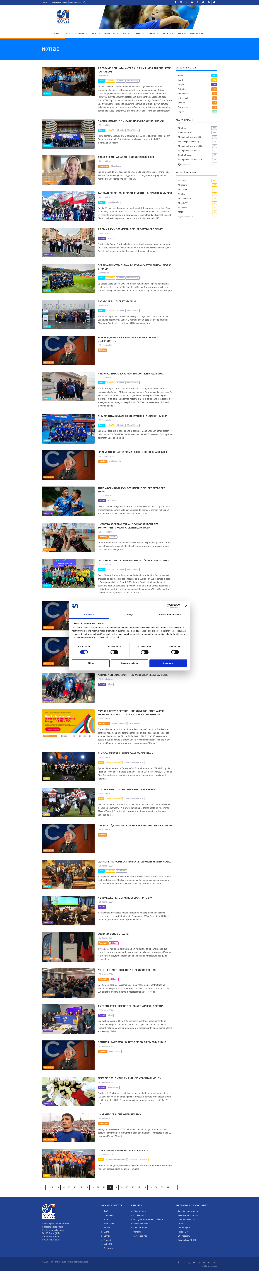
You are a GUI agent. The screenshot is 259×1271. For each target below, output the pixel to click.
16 (75, 1187)
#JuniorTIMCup (185, 132)
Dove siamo (56, 2)
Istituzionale (50, 182)
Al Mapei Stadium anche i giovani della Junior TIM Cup (132, 416)
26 (133, 1187)
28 (144, 1187)
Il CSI (106, 1211)
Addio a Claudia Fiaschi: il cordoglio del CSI (126, 157)
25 (127, 1187)
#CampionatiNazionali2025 (190, 146)
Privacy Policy (139, 1211)
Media (65, 2)
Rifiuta (91, 663)
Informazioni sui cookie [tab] (170, 615)
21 (104, 1187)
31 (162, 1187)
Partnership (49, 549)
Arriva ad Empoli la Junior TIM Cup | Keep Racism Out (131, 373)
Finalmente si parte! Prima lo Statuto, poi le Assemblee (133, 452)
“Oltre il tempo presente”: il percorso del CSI (127, 970)
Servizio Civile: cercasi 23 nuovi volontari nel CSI (129, 1078)
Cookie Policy (139, 1215)
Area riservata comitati (188, 1215)
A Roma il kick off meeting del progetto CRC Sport (130, 229)
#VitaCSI (108, 1244)
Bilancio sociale (140, 1223)
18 (86, 1187)
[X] (186, 2)
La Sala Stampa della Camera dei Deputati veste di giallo (134, 861)
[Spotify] (203, 2)
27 (139, 1187)
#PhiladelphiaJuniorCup (188, 141)
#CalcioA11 (183, 203)
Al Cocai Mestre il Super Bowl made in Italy (125, 753)
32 (168, 1187)
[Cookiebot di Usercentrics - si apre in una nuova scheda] (168, 606)
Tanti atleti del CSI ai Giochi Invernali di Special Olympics (135, 193)
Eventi (47, 93)
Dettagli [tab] (129, 615)
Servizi (107, 1236)
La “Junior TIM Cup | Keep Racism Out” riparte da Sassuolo (134, 560)
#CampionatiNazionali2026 (190, 159)
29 (150, 1187)
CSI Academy (184, 1236)
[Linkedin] (197, 2)
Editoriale (48, 362)
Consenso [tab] (89, 615)
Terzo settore (50, 736)
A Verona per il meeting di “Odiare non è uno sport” (130, 1006)
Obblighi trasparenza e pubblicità (148, 1219)
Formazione (109, 1223)
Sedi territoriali (140, 1227)
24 (121, 1187)
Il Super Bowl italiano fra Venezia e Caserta (126, 789)
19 (92, 1187)
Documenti (109, 1215)
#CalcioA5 (182, 207)
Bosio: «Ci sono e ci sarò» (113, 933)
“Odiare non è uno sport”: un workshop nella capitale (133, 674)
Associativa (49, 959)
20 (98, 1187)
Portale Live (183, 1232)
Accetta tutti (168, 663)
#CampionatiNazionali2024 (190, 137)
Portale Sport (184, 1227)
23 (115, 1187)
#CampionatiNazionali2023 (190, 150)
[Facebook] (175, 2)
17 (81, 1187)
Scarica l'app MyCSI (187, 1240)
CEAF (180, 1223)
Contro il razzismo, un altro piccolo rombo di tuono (132, 1042)
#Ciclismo (182, 185)
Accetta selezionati (129, 663)
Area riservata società (188, 1211)
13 (57, 1187)
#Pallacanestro (185, 198)
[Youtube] (192, 2)
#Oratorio (182, 128)
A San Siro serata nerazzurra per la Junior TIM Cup (131, 120)
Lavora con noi (140, 1236)
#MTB (180, 212)
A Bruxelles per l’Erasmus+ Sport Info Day (125, 897)
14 (63, 1187)
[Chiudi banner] (186, 606)
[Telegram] (208, 2)
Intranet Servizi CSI (186, 1219)
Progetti (48, 254)
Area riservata (75, 2)
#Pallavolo (183, 189)
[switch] (114, 652)
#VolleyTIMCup (185, 155)
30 (156, 1187)
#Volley (181, 194)
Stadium (181, 103)
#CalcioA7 (182, 180)
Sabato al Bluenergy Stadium (117, 301)
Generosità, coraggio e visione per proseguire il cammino (135, 825)
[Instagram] (181, 2)
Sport (46, 778)
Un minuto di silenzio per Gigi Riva (119, 1114)
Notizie (107, 1227)
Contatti (46, 2)
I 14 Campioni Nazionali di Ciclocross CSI (123, 1150)
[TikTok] (214, 2)
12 (52, 1187)
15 (69, 1187)
